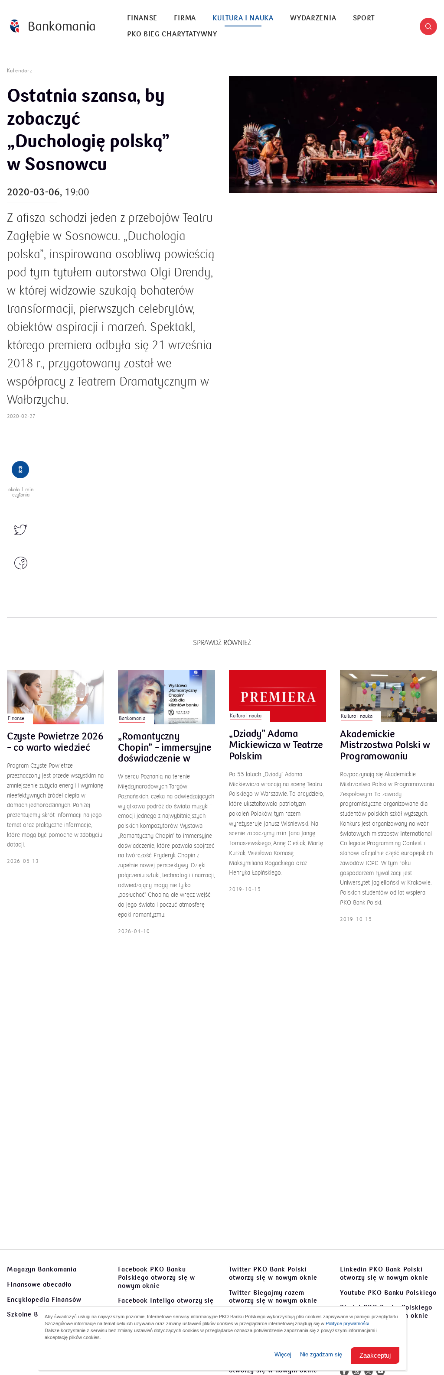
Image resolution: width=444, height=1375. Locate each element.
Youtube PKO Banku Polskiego (388, 1293)
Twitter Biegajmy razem (273, 1297)
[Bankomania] (52, 26)
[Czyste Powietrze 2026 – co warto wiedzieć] (55, 697)
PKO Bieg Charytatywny (172, 34)
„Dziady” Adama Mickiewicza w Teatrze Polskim (276, 745)
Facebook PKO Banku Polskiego (156, 1277)
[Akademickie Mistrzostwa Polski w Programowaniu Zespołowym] (388, 696)
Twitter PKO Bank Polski (273, 1273)
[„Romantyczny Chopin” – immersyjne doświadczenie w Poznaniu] (166, 697)
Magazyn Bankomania (42, 1269)
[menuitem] (142, 18)
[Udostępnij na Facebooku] (21, 563)
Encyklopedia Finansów (44, 1300)
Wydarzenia (313, 18)
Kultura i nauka (243, 18)
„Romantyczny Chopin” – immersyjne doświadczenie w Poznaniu (165, 748)
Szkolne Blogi (28, 1314)
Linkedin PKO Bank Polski (384, 1273)
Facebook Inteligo (166, 1305)
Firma (185, 18)
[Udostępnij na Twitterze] (21, 531)
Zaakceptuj (375, 1355)
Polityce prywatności (347, 1323)
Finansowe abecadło (39, 1284)
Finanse (142, 18)
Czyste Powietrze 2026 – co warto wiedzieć (55, 742)
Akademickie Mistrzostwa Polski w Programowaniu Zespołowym (385, 745)
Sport (364, 18)
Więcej (282, 1354)
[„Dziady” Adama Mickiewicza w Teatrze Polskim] (277, 696)
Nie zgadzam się (321, 1354)
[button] (428, 26)
